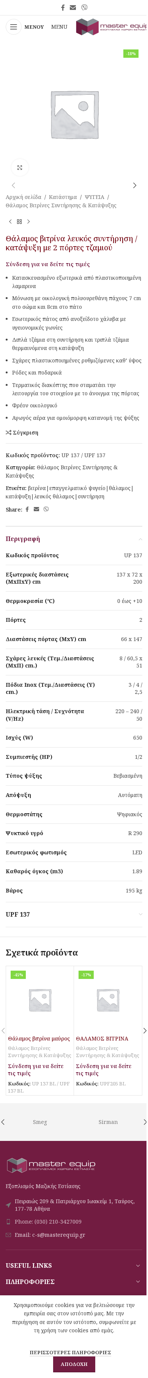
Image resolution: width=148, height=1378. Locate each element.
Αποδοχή (74, 1364)
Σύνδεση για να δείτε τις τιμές (48, 264)
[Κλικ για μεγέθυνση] (19, 167)
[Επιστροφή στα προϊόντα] (19, 222)
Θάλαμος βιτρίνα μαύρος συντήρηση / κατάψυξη (39, 1042)
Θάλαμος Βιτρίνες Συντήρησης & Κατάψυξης (61, 205)
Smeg (40, 1121)
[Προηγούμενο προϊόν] (10, 222)
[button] (13, 185)
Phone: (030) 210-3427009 (48, 1221)
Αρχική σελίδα (23, 196)
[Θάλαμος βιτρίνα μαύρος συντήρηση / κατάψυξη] (40, 999)
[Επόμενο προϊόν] (28, 222)
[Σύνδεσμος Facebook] (63, 7)
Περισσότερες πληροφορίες (70, 1352)
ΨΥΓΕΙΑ (94, 196)
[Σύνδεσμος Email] (73, 7)
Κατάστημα (63, 196)
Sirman (108, 1121)
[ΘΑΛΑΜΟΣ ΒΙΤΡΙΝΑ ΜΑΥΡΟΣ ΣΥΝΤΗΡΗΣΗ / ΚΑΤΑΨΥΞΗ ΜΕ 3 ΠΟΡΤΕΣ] (108, 999)
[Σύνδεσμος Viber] (84, 7)
